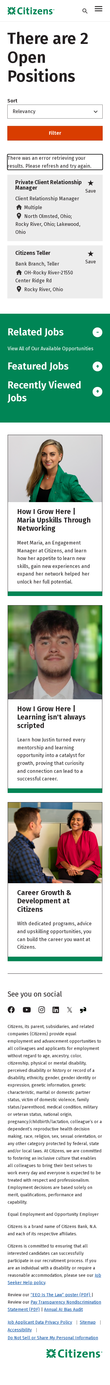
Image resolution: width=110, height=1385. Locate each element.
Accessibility (20, 1330)
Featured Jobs (38, 366)
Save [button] (90, 186)
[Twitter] (69, 1010)
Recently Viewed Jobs (44, 391)
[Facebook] (11, 1010)
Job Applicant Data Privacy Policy (40, 1322)
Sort (12, 100)
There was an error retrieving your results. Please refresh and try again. (49, 162)
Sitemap (88, 1322)
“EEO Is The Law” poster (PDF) (61, 1295)
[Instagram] (41, 1010)
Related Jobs (36, 332)
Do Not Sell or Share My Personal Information (53, 1337)
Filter (55, 133)
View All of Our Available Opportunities (51, 349)
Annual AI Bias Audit (63, 1309)
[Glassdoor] (83, 1010)
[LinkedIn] (56, 1010)
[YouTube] (27, 1010)
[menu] (98, 9)
